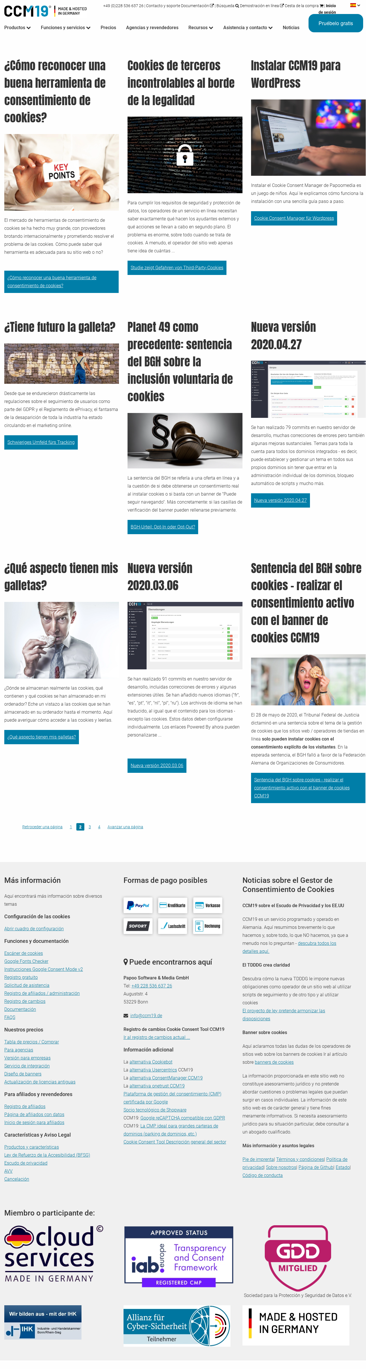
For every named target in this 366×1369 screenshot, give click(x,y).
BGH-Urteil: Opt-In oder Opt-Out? (163, 527)
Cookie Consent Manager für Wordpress (294, 218)
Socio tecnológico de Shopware (155, 1110)
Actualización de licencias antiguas (39, 1082)
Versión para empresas (27, 1058)
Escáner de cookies (23, 953)
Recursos (198, 27)
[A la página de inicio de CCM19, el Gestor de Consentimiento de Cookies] (45, 10)
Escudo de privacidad (25, 1163)
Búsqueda (225, 5)
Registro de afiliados (24, 1106)
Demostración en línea (260, 5)
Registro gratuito (21, 977)
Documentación (195, 5)
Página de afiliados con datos (34, 1114)
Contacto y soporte (163, 5)
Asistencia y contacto (245, 27)
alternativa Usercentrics (153, 1070)
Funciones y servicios (63, 27)
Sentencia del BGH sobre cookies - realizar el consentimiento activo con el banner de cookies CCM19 (302, 788)
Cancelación (16, 1179)
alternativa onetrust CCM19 (157, 1086)
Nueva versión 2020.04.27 (280, 500)
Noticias (291, 27)
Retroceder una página (42, 827)
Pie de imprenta (258, 1159)
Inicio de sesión (327, 9)
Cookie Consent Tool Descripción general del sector (175, 1142)
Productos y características (31, 1147)
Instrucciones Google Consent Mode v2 (43, 969)
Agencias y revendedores (152, 27)
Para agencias (18, 1050)
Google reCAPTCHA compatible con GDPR (182, 1118)
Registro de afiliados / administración (42, 993)
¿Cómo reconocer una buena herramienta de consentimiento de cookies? (51, 281)
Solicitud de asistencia (26, 985)
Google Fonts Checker (26, 961)
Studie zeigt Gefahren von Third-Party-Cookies (177, 267)
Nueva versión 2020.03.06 (157, 765)
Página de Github (316, 1167)
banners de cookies (274, 1062)
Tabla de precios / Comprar (31, 1042)
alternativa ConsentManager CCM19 (166, 1078)
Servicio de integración (27, 1066)
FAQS (9, 1017)
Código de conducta (262, 1175)
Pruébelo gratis (336, 23)
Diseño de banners (22, 1074)
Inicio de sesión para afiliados (34, 1122)
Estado (343, 1167)
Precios (108, 27)
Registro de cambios (24, 1001)
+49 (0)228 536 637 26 (123, 5)
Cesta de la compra (302, 5)
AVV (8, 1171)
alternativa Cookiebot (151, 1062)
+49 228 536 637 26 (152, 986)
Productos (15, 27)
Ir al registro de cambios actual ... (157, 1037)
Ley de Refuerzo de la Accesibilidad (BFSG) (47, 1155)
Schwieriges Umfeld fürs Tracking (41, 442)
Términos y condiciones (300, 1159)
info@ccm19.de (146, 1015)
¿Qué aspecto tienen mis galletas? (41, 737)
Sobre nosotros (281, 1167)
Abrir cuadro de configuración (34, 928)
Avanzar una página (125, 827)
